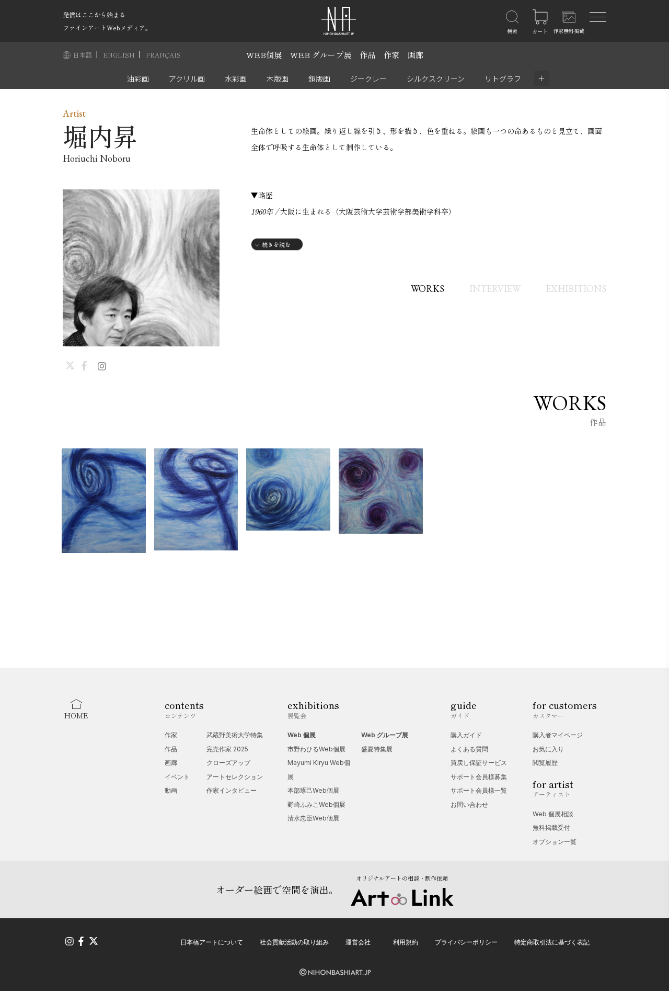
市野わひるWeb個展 (316, 749)
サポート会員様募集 (479, 777)
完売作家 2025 (227, 749)
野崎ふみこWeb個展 (316, 804)
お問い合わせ (469, 804)
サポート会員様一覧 (479, 790)
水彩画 (236, 78)
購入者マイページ (558, 735)
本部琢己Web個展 (313, 790)
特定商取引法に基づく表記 (552, 942)
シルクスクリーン (436, 78)
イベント (177, 777)
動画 (171, 790)
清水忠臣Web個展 (313, 818)
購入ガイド (466, 735)
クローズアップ (228, 763)
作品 (367, 54)
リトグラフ (503, 78)
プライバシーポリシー (466, 942)
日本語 (83, 54)
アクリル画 (187, 78)
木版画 (278, 78)
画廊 (415, 54)
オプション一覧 (554, 842)
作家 (391, 54)
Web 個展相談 (553, 814)
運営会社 (358, 942)
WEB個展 (264, 54)
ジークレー (368, 78)
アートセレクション (234, 777)
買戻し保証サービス (479, 763)
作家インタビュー (231, 790)
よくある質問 (469, 749)
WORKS (427, 289)
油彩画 (138, 78)
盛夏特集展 (377, 749)
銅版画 (319, 78)
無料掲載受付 (551, 827)
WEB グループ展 (320, 54)
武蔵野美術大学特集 (234, 735)
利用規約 (405, 942)
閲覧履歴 (545, 763)
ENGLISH (119, 54)
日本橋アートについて (211, 942)
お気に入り (548, 749)
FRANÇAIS (163, 54)
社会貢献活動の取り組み (294, 942)
